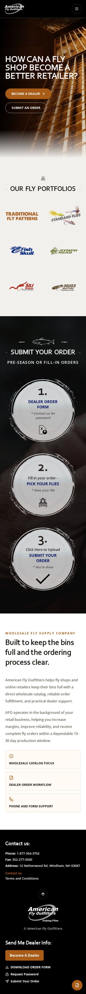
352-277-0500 (22, 859)
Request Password (25, 974)
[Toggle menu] (77, 9)
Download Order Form (30, 967)
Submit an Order (26, 108)
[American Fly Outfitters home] (14, 9)
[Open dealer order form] (77, 985)
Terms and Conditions (22, 878)
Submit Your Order (25, 981)
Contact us (13, 873)
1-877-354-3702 (28, 853)
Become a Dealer (25, 94)
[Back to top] (43, 894)
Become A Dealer (24, 955)
